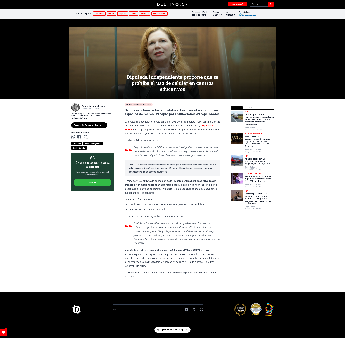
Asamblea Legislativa (93, 144)
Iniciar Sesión (237, 4)
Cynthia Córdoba (79, 148)
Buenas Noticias (159, 14)
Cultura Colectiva (253, 134)
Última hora (99, 14)
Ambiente (145, 14)
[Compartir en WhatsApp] (73, 137)
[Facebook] (186, 309)
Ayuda (115, 309)
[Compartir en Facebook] (79, 136)
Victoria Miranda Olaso (253, 149)
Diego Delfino (250, 127)
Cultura (133, 14)
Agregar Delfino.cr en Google (87, 125)
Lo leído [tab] (249, 108)
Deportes (122, 14)
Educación (77, 144)
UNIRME (92, 182)
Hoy (172, 72)
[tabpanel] (252, 160)
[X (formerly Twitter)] (194, 309)
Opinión (111, 14)
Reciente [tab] (237, 108)
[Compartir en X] (86, 136)
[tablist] (252, 108)
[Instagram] (201, 309)
